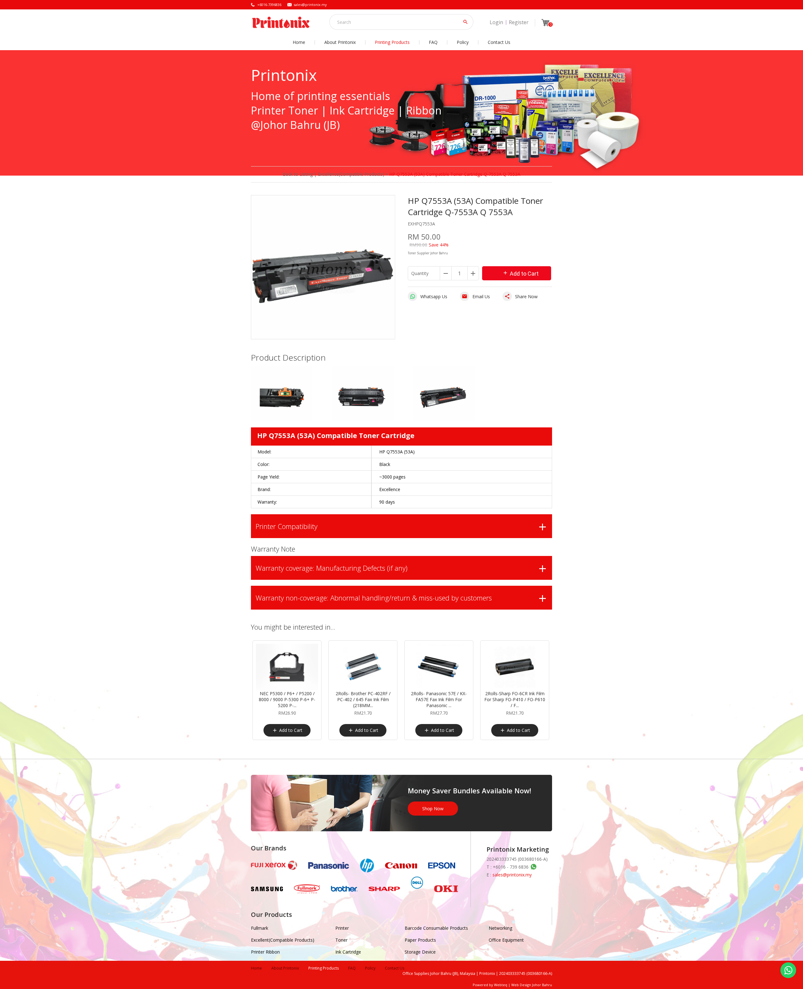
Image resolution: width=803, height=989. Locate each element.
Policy (463, 42)
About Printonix (340, 42)
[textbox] (397, 22)
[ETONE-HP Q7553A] (281, 420)
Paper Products (420, 940)
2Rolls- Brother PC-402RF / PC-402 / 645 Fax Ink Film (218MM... (363, 699)
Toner (341, 940)
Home (299, 42)
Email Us (476, 296)
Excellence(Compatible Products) (351, 174)
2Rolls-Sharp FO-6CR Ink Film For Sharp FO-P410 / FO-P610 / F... (514, 699)
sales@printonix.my (310, 4)
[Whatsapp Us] (788, 970)
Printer (342, 928)
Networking (500, 928)
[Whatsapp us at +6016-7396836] (532, 867)
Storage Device (420, 952)
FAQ (433, 42)
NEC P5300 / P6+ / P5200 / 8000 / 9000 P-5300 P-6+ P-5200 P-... (287, 699)
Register (519, 22)
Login (496, 22)
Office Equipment (506, 940)
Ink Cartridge (348, 952)
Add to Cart (521, 273)
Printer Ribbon (265, 952)
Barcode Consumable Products (436, 928)
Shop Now (433, 809)
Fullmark (259, 928)
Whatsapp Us (433, 296)
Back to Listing (298, 174)
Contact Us (499, 42)
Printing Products (392, 42)
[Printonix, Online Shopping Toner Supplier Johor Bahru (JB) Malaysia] (281, 22)
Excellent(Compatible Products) (282, 940)
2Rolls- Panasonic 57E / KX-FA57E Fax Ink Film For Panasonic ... (439, 699)
